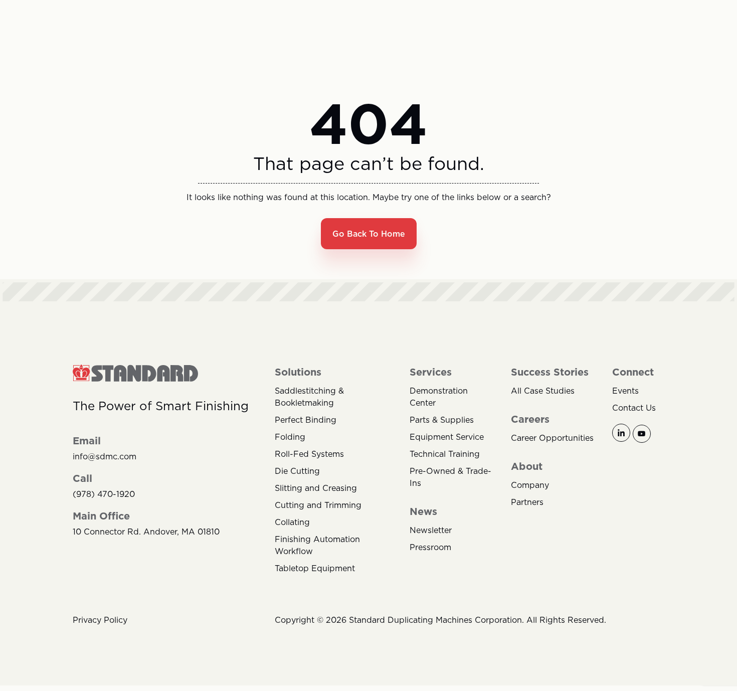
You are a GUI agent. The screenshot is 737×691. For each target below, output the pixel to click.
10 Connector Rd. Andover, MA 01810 (146, 532)
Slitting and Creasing (316, 487)
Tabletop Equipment (315, 568)
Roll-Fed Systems (309, 453)
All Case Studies (543, 390)
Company (530, 484)
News (423, 511)
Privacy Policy (100, 619)
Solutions (298, 372)
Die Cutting (297, 470)
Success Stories (550, 372)
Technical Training (445, 453)
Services (431, 372)
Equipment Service (447, 436)
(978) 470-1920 (104, 494)
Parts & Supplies (442, 419)
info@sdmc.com (104, 456)
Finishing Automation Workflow (317, 545)
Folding (290, 436)
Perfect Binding (305, 419)
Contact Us (634, 407)
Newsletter (431, 530)
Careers (530, 419)
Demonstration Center (439, 396)
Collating (292, 522)
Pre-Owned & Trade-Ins (450, 476)
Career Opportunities (552, 437)
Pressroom (430, 547)
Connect (633, 372)
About (526, 466)
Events (625, 390)
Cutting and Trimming (318, 504)
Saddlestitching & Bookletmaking (309, 396)
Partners (527, 501)
